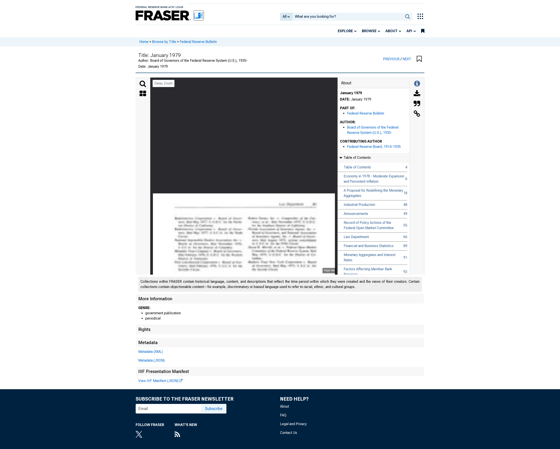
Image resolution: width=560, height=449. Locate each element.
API (409, 31)
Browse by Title (164, 42)
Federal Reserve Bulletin (198, 42)
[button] (419, 59)
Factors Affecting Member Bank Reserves (368, 271)
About (391, 31)
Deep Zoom (163, 83)
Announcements (356, 214)
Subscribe (213, 408)
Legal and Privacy (293, 424)
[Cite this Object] (417, 104)
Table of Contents (357, 167)
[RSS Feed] (186, 434)
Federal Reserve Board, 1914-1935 (374, 147)
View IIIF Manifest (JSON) (158, 381)
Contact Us (288, 433)
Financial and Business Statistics (369, 246)
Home (144, 42)
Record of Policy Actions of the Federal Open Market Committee (369, 225)
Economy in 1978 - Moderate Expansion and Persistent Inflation (374, 179)
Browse (369, 31)
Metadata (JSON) (151, 360)
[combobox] (347, 17)
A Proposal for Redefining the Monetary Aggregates (373, 193)
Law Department (356, 237)
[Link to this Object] (417, 114)
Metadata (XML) (150, 352)
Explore (345, 31)
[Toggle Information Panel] (417, 84)
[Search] (142, 84)
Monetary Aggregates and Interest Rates (370, 257)
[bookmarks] (422, 31)
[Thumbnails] (142, 94)
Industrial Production (359, 205)
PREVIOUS (392, 59)
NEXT (406, 59)
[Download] (417, 94)
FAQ (283, 415)
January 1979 (351, 93)
